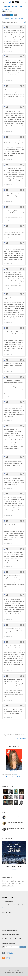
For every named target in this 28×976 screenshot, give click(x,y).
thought (4, 885)
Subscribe (22, 946)
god (19, 881)
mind (9, 883)
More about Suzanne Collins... (14, 776)
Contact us (4, 907)
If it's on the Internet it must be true (15, 822)
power (23, 881)
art (16, 883)
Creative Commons (14, 770)
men (9, 885)
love (7, 881)
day (12, 885)
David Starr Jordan (21, 738)
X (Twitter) (6, 919)
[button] (25, 1)
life (3, 881)
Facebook (6, 915)
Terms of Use (8, 972)
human (4, 883)
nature (11, 881)
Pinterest (5, 921)
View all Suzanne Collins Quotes (14, 18)
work (13, 883)
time (15, 881)
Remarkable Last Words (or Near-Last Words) (12, 938)
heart (20, 883)
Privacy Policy (15, 972)
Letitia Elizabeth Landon (14, 866)
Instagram (6, 917)
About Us (21, 972)
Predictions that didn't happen (14, 816)
